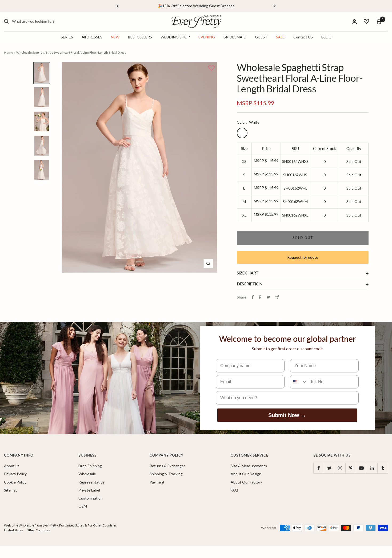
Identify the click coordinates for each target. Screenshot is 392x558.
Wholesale (87, 473)
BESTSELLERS (140, 37)
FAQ (234, 490)
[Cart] (379, 21)
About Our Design (246, 473)
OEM (82, 506)
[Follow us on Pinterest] (350, 468)
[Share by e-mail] (277, 297)
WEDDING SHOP (175, 37)
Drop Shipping (90, 465)
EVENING (206, 37)
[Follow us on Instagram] (340, 468)
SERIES (67, 37)
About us (11, 465)
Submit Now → (287, 415)
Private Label (89, 490)
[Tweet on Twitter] (268, 297)
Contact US (303, 37)
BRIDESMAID (234, 37)
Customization (90, 498)
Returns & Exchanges (168, 465)
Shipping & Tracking (166, 473)
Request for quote (302, 257)
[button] (211, 68)
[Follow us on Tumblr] (382, 468)
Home (8, 52)
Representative (91, 482)
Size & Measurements (249, 465)
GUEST (261, 37)
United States (13, 530)
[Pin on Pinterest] (260, 297)
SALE (280, 37)
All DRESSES (92, 37)
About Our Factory (246, 482)
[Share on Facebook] (253, 297)
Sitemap (11, 490)
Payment (157, 482)
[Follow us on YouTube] (361, 468)
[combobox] (52, 21)
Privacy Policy (15, 473)
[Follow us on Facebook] (318, 468)
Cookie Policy (15, 482)
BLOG (326, 37)
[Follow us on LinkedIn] (372, 468)
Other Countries (38, 530)
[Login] (354, 21)
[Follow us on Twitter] (329, 468)
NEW (115, 37)
